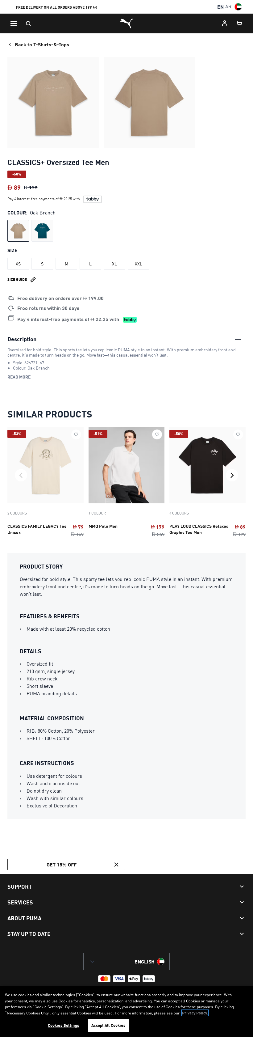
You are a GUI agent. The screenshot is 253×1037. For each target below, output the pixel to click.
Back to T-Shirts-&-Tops (42, 44)
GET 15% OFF (62, 864)
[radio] (18, 231)
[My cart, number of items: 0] (239, 23)
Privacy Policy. (195, 1012)
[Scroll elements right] (232, 475)
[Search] (28, 23)
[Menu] (13, 23)
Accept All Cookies (108, 1025)
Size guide (17, 279)
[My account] (224, 23)
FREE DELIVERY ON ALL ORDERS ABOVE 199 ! (56, 7)
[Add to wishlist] (76, 434)
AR (228, 7)
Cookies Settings (63, 1025)
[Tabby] (92, 199)
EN (220, 7)
